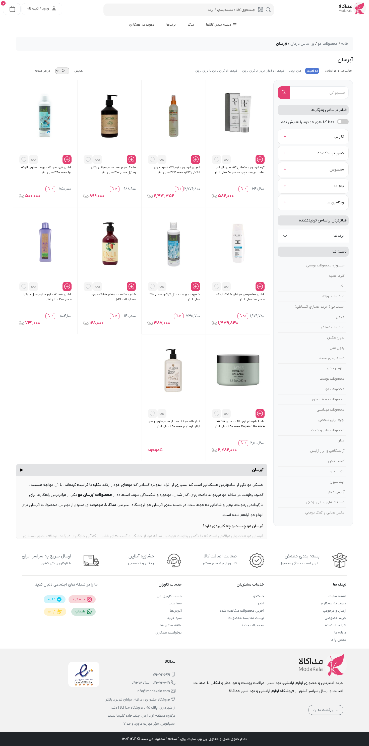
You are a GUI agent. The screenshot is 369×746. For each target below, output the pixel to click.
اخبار (260, 603)
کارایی (339, 136)
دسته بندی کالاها (219, 24)
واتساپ (80, 612)
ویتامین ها (335, 202)
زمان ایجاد (295, 71)
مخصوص (337, 169)
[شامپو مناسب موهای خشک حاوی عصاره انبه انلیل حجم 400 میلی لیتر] (109, 243)
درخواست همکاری (168, 632)
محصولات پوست (332, 378)
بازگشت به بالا (324, 710)
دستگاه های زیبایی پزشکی (325, 502)
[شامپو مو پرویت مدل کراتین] (173, 243)
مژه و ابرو (337, 471)
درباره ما (340, 632)
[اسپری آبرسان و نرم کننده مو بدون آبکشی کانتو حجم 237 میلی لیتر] (173, 116)
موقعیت (312, 71)
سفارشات (175, 603)
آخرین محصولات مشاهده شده (242, 610)
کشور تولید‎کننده (331, 153)
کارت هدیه (336, 275)
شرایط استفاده (335, 625)
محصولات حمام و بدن (328, 399)
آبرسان (141, 470)
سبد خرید (174, 618)
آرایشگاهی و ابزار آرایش (327, 450)
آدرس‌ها (176, 610)
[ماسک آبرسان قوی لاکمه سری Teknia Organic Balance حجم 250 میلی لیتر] (238, 370)
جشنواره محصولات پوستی (325, 265)
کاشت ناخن (336, 461)
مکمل (340, 317)
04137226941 (161, 674)
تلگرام (52, 599)
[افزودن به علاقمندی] (216, 159)
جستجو (258, 596)
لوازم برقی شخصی (331, 420)
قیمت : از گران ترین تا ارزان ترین (216, 71)
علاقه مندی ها (171, 625)
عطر (341, 440)
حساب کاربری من (169, 596)
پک (342, 286)
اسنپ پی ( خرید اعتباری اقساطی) (319, 306)
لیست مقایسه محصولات (246, 618)
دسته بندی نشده (331, 358)
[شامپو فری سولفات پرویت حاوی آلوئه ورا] (45, 116)
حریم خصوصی (335, 618)
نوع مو (339, 186)
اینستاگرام (79, 599)
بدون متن (337, 348)
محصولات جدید (252, 625)
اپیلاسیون (337, 481)
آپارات (52, 612)
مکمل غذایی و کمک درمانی (324, 512)
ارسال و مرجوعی (334, 610)
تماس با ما (338, 640)
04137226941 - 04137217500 (151, 683)
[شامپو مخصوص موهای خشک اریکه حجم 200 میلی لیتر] (238, 243)
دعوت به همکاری (333, 603)
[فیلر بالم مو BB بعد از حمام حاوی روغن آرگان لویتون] (173, 370)
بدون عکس (335, 337)
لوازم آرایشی (335, 368)
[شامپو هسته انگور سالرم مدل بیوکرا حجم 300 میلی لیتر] (45, 243)
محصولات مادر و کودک (327, 430)
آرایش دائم (336, 492)
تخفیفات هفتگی (332, 327)
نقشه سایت (337, 596)
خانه (344, 43)
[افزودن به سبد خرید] (260, 159)
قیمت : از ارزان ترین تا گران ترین (262, 71)
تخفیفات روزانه (333, 296)
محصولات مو (334, 389)
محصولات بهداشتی (330, 409)
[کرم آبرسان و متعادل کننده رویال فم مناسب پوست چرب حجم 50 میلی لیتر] (238, 116)
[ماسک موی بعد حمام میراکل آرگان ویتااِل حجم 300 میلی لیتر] (109, 116)
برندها (338, 235)
